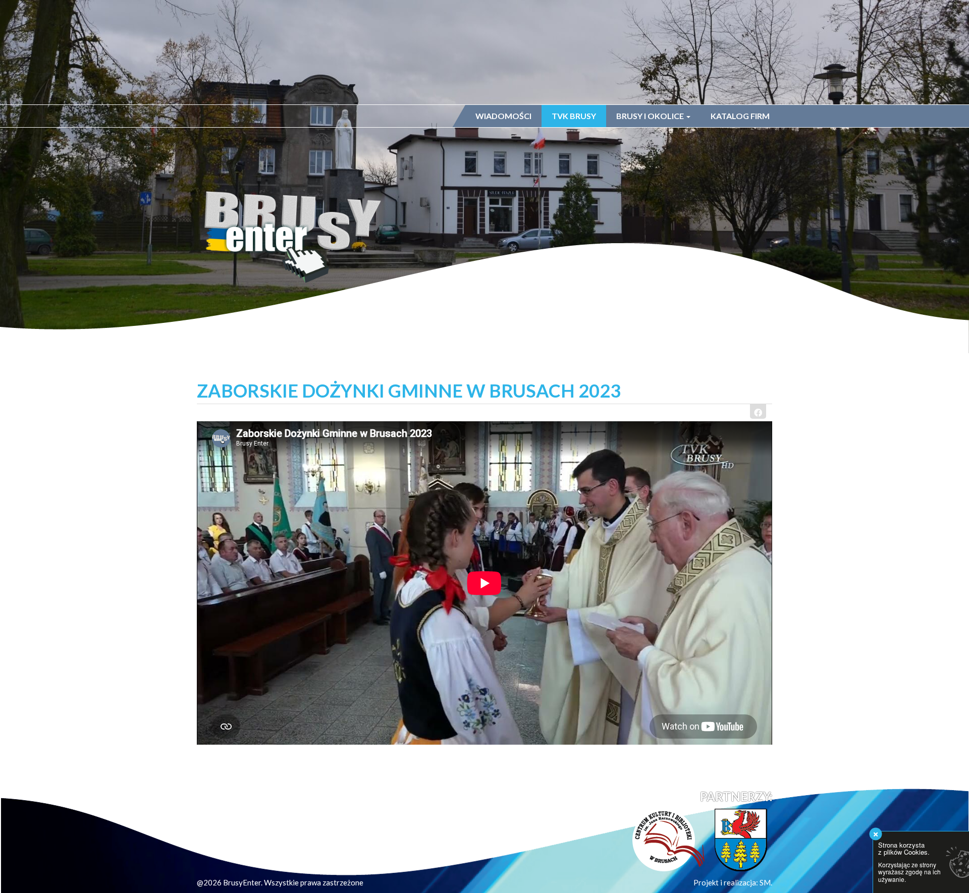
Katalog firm (740, 116)
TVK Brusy (574, 116)
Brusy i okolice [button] (650, 116)
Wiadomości (503, 116)
